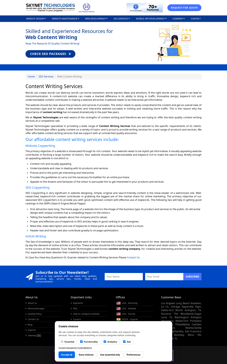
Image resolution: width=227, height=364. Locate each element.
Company (177, 18)
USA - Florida (128, 313)
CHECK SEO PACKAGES (48, 54)
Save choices (86, 354)
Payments (78, 303)
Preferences (133, 354)
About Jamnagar (36, 308)
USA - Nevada (128, 308)
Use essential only (110, 354)
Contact (196, 18)
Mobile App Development (150, 18)
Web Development (95, 18)
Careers (77, 319)
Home (31, 76)
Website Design (35, 18)
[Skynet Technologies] (50, 7)
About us (32, 303)
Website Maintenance (64, 18)
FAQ (75, 308)
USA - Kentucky (129, 303)
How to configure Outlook (86, 313)
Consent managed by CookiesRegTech (75, 348)
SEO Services (121, 18)
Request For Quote (184, 7)
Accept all (66, 354)
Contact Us (133, 257)
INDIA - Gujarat (129, 319)
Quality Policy (35, 313)
